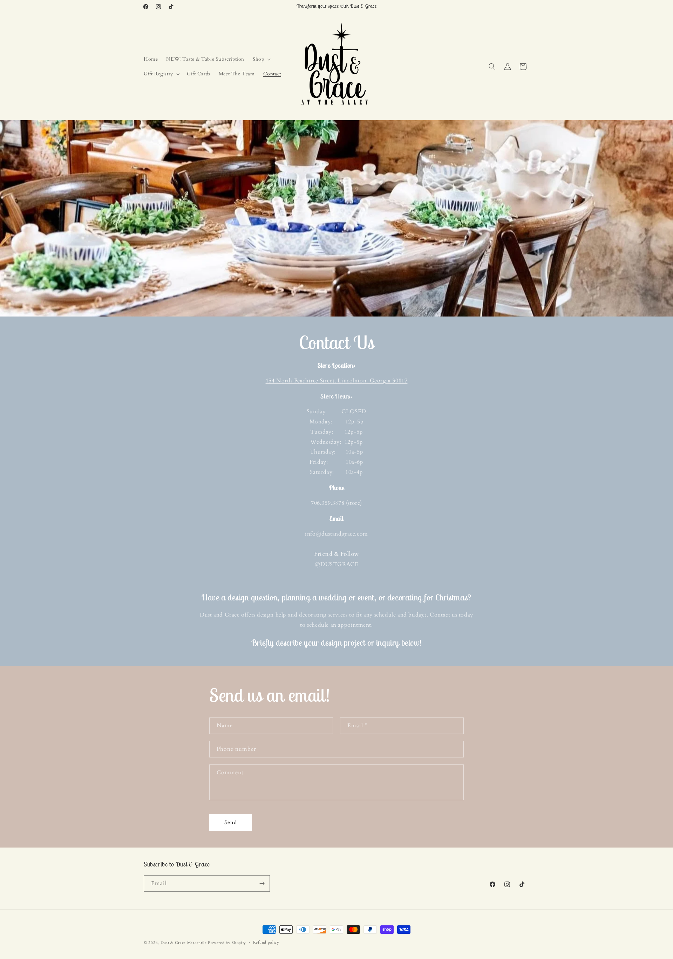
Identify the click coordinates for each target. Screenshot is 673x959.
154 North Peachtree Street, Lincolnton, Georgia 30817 (337, 381)
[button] (261, 59)
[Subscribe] (262, 883)
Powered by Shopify (227, 942)
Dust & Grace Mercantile (184, 942)
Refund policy (266, 942)
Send (230, 822)
